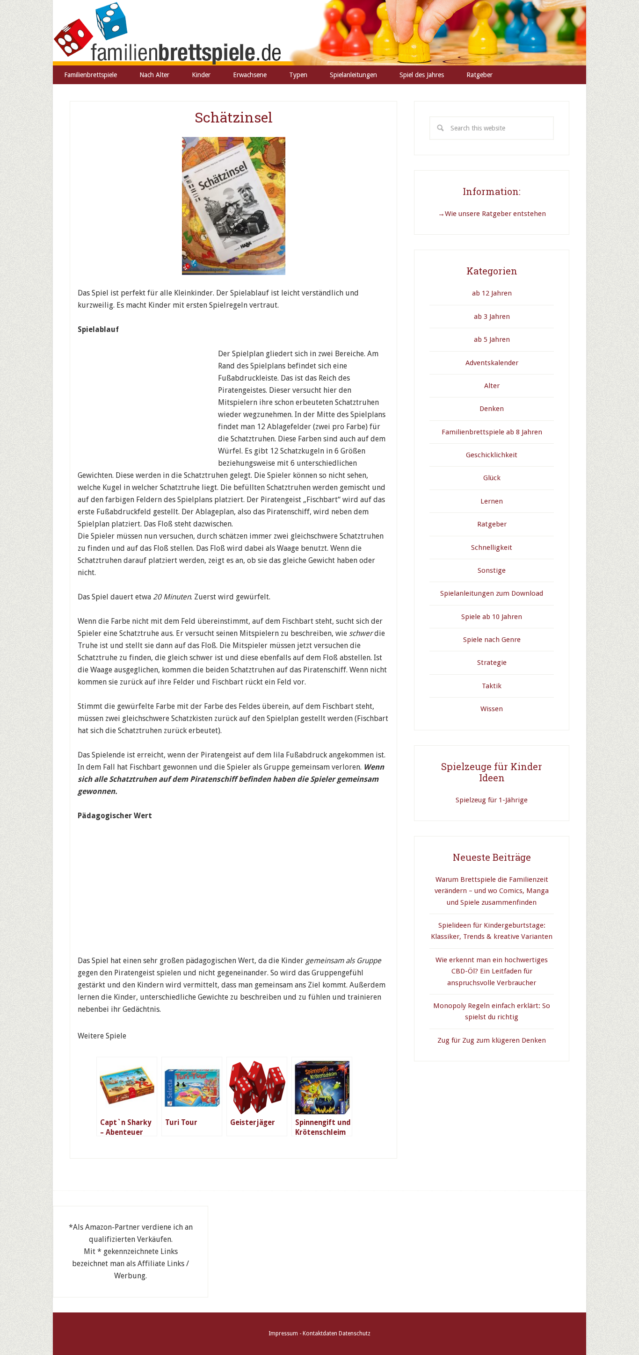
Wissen (491, 709)
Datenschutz (354, 1333)
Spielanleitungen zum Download (491, 593)
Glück (492, 478)
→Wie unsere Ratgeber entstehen (492, 213)
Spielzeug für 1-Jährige (492, 800)
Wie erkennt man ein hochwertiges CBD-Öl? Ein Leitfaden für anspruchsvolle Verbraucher (492, 971)
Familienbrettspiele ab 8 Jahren (492, 432)
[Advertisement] (148, 406)
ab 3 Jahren (492, 316)
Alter (492, 386)
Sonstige (492, 570)
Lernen (491, 501)
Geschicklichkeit (491, 455)
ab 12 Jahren (492, 293)
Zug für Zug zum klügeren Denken (491, 1040)
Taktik (491, 686)
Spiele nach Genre (492, 639)
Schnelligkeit (491, 547)
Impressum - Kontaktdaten (303, 1333)
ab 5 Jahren (492, 339)
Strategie (492, 662)
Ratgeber (492, 524)
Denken (491, 408)
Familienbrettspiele (319, 32)
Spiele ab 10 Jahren (491, 617)
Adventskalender (491, 363)
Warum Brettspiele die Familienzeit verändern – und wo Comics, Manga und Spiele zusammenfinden (492, 891)
